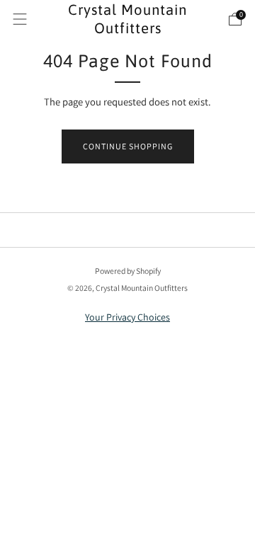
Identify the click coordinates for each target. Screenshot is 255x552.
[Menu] (20, 19)
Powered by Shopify (128, 270)
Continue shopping (128, 146)
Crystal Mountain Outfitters (127, 18)
